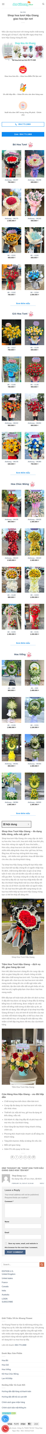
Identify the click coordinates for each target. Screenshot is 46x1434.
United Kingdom (8, 1274)
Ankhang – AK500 (34, 802)
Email (7, 1232)
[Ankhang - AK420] (34, 542)
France (5, 1282)
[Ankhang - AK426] (34, 503)
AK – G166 (11, 385)
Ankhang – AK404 (34, 764)
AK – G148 (11, 595)
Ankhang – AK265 (34, 218)
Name (7, 1222)
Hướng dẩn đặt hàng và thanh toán (16, 1391)
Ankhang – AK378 (11, 462)
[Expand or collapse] (28, 824)
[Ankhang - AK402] (34, 407)
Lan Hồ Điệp (7, 1378)
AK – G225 (11, 632)
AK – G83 (11, 688)
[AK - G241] (11, 240)
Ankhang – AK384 (11, 802)
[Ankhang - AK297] (11, 163)
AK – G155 (34, 255)
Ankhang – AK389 (34, 462)
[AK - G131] (34, 616)
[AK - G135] (34, 369)
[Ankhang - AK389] (34, 445)
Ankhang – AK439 (11, 519)
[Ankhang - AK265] (34, 202)
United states (7, 1278)
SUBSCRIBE (7, 1302)
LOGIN (5, 1299)
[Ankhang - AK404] (34, 747)
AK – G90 (34, 688)
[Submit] (42, 1264)
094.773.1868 (20, 1345)
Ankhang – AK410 (11, 423)
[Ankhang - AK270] (11, 202)
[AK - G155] (34, 240)
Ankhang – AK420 (34, 558)
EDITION (8, 1271)
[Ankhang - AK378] (11, 445)
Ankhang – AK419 (11, 558)
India (4, 1291)
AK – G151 (34, 725)
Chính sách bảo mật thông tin (14, 1408)
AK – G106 (11, 725)
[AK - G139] (34, 332)
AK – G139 (34, 348)
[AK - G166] (11, 369)
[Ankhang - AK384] (11, 786)
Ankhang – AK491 (11, 764)
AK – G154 (34, 292)
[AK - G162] (11, 277)
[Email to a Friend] (25, 1157)
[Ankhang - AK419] (11, 542)
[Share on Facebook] (17, 1157)
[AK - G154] (34, 277)
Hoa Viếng (6, 1369)
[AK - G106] (11, 710)
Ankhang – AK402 (34, 423)
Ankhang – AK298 (34, 180)
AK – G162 (11, 292)
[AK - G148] (11, 580)
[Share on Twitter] (21, 1157)
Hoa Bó (5, 1360)
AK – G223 (34, 595)
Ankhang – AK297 (11, 180)
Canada (5, 1286)
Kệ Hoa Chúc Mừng (10, 1374)
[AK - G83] (11, 673)
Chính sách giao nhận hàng (13, 1402)
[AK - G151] (34, 710)
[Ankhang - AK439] (11, 503)
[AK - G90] (34, 673)
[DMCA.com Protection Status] (9, 1413)
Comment (9, 1201)
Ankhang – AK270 (11, 218)
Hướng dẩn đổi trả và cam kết (14, 1397)
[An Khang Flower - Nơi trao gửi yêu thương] (23, 4)
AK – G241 (11, 255)
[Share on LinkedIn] (34, 1157)
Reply (42, 1183)
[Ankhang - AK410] (11, 407)
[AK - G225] (11, 616)
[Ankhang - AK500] (34, 786)
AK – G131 (34, 632)
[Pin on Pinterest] (29, 1157)
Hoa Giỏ (5, 1365)
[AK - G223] (34, 580)
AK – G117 (12, 348)
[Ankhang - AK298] (34, 163)
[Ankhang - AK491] (11, 747)
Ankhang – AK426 (34, 519)
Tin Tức (23, 12)
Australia (5, 1295)
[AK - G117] (11, 332)
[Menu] (3, 4)
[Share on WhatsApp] (12, 1157)
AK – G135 (34, 385)
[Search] (43, 4)
